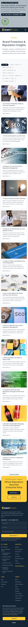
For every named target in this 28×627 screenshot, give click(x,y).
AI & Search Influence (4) (9, 81)
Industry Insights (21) (8, 73)
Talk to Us (14, 497)
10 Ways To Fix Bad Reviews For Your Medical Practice (14, 229)
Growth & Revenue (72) (16, 64)
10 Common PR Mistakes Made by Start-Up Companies (13, 104)
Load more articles (14, 474)
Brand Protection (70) (8, 67)
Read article (6, 113)
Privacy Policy (14, 614)
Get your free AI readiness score (13, 14)
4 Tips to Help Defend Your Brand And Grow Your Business (13, 294)
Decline (14, 622)
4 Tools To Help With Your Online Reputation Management (13, 326)
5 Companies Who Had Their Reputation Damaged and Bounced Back (13, 391)
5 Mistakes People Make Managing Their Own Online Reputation (13, 424)
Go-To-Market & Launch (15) (9, 78)
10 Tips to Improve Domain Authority (14, 198)
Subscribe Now (13, 535)
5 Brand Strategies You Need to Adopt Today (12, 358)
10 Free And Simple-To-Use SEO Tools (14, 136)
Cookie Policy (6, 614)
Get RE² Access (13, 492)
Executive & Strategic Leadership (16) (12, 75)
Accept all (14, 618)
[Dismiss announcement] (26, 2)
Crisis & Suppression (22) (9, 70)
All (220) (4, 64)
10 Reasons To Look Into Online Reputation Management (12, 167)
